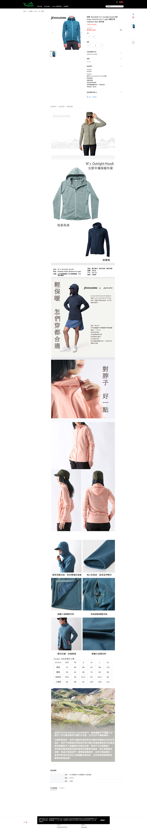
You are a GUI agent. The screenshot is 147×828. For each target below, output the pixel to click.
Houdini (89, 61)
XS (94, 36)
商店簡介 (59, 825)
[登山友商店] (28, 4)
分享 (90, 97)
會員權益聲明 (84, 827)
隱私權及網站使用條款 (62, 827)
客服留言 (83, 825)
